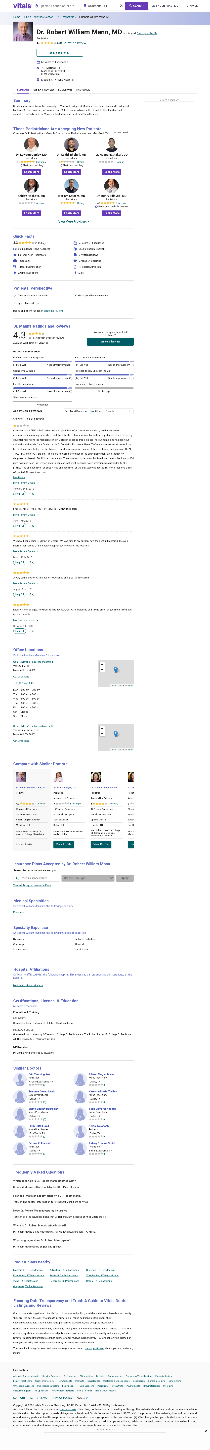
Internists (79, 1381)
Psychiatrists (117, 1386)
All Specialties (41, 1390)
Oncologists (139, 1381)
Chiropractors (86, 1376)
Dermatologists (115, 1376)
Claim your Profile (147, 33)
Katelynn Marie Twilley (103, 1091)
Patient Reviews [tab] (44, 89)
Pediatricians (68, 1386)
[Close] (206, 1431)
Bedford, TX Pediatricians (64, 1275)
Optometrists (175, 1381)
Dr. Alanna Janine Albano (104, 787)
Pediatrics (18, 912)
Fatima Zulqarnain (40, 1143)
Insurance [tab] (83, 89)
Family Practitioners (22, 1381)
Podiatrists (102, 1386)
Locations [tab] (65, 89)
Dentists (100, 1376)
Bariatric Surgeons (51, 1376)
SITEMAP (42, 1397)
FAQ (31, 1397)
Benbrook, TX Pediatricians (64, 1281)
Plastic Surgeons (86, 1386)
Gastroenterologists (44, 1381)
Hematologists (65, 1381)
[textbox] (56, 6)
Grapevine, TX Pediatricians (28, 1286)
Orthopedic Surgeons (23, 1386)
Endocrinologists (163, 1376)
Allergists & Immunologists (26, 1376)
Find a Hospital (84, 1390)
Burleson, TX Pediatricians (100, 1270)
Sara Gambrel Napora (102, 1108)
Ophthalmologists (156, 1381)
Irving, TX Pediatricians (25, 1281)
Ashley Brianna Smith (102, 1143)
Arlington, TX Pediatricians (64, 1270)
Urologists (168, 1386)
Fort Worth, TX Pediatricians (28, 1275)
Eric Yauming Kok (39, 1074)
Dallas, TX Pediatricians (99, 1281)
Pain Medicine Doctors (48, 1386)
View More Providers (72, 221)
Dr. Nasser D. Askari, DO (111, 154)
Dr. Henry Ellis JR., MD (111, 195)
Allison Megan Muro (101, 1074)
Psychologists (133, 1386)
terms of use (68, 1409)
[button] (116, 670)
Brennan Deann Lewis (42, 1091)
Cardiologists (70, 1376)
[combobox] (56, 6)
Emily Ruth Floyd (39, 1126)
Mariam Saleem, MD (71, 195)
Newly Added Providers (63, 1390)
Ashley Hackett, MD (31, 195)
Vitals (130, 685)
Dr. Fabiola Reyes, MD (64, 787)
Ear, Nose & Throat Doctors (139, 1376)
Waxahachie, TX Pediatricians (102, 1275)
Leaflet (113, 685)
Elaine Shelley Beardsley (43, 1108)
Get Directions (21, 676)
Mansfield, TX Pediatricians (28, 1270)
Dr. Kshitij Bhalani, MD (71, 154)
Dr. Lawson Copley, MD (31, 154)
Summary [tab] (23, 89)
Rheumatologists (151, 1386)
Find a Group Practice (105, 1390)
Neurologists (93, 1381)
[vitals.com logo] (22, 5)
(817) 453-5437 (26, 683)
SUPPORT (19, 1397)
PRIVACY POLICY (62, 1397)
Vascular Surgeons (22, 1390)
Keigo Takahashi (99, 1126)
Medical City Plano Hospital (57, 79)
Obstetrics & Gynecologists (116, 1381)
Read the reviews (53, 310)
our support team (94, 1348)
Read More (19, 477)
